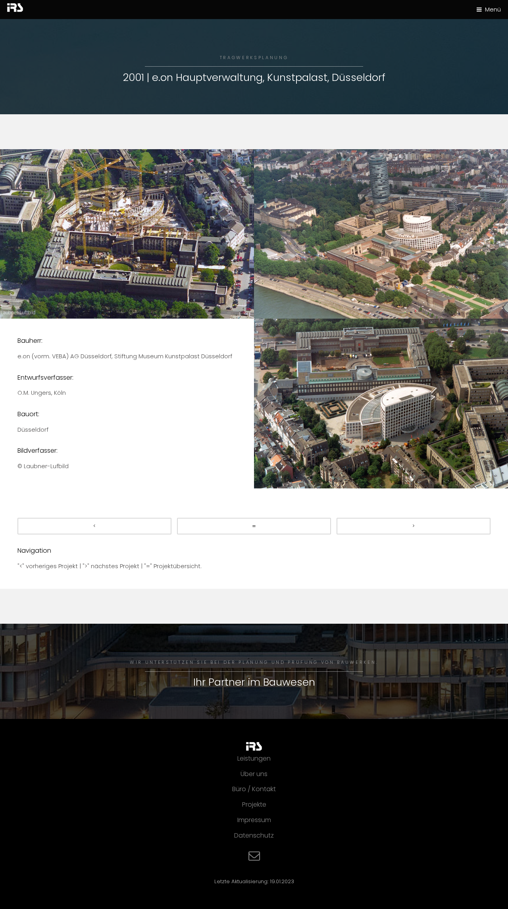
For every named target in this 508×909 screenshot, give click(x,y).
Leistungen (254, 758)
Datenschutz (254, 835)
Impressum (254, 819)
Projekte (254, 804)
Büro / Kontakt (254, 789)
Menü (493, 9)
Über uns (254, 773)
